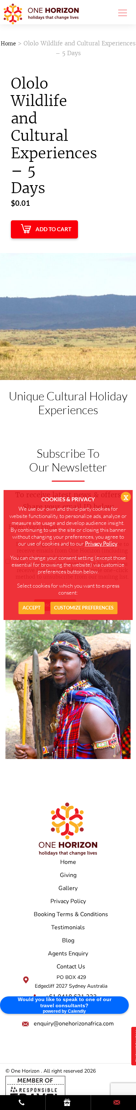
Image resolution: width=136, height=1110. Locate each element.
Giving (68, 875)
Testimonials (68, 927)
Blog (68, 940)
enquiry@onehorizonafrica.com (74, 1024)
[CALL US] (22, 1103)
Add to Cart (53, 229)
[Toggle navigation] (120, 12)
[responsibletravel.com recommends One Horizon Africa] (35, 1091)
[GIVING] (68, 1103)
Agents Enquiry (68, 954)
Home (8, 43)
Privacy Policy (68, 901)
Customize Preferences (84, 608)
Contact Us (71, 967)
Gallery (68, 888)
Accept (31, 608)
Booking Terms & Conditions (71, 914)
